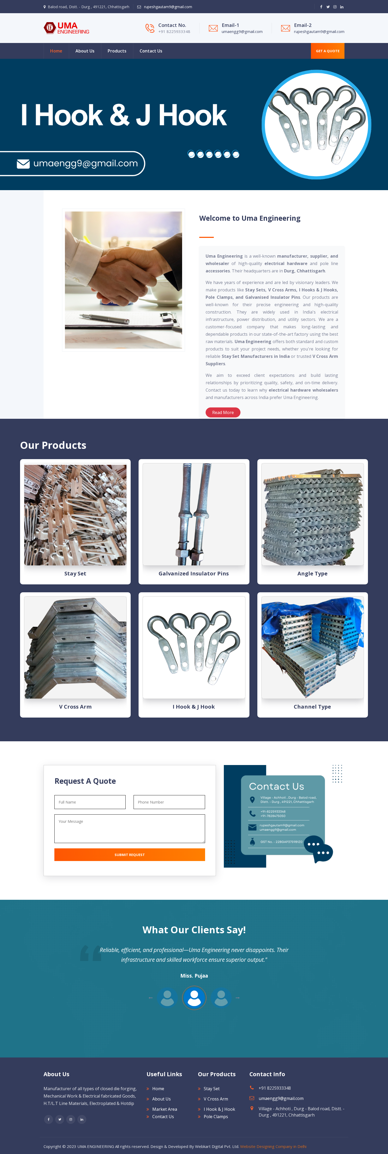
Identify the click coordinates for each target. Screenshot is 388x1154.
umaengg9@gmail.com (242, 31)
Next (151, 998)
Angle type (312, 573)
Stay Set (75, 573)
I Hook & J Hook (194, 706)
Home (56, 51)
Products (117, 51)
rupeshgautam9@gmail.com (167, 6)
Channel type (312, 706)
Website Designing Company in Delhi (273, 1146)
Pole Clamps (216, 1116)
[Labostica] (66, 28)
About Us (84, 51)
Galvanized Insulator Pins (194, 573)
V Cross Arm (75, 706)
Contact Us (151, 51)
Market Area (164, 1109)
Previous (238, 998)
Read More (223, 412)
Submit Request (130, 854)
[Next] (2, 124)
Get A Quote (327, 51)
